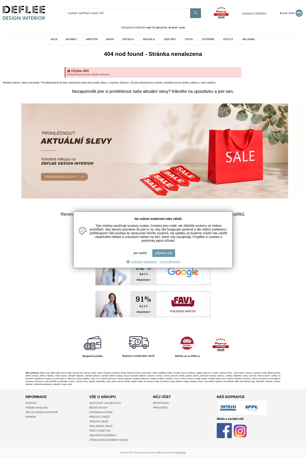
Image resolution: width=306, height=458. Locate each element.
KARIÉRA (31, 416)
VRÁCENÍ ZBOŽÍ (98, 421)
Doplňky (170, 39)
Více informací (170, 262)
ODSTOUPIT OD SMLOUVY (105, 403)
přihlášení (260, 13)
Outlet (228, 39)
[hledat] (195, 13)
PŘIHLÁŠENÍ (160, 407)
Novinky (71, 39)
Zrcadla (149, 39)
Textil (189, 39)
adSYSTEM (181, 452)
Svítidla (128, 39)
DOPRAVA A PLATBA (100, 412)
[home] (24, 19)
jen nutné (140, 253)
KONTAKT (31, 403)
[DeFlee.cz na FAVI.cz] (187, 350)
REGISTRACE (161, 403)
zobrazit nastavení (144, 262)
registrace (247, 13)
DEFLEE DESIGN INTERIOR (42, 412)
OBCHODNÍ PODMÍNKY (102, 435)
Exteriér (208, 39)
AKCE (54, 39)
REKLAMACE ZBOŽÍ (100, 426)
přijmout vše (163, 253)
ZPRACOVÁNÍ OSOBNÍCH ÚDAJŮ (108, 439)
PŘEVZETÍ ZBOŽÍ (99, 416)
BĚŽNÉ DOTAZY (98, 407)
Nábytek (92, 39)
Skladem (248, 39)
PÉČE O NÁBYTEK (99, 430)
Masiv (110, 39)
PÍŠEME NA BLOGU (37, 407)
